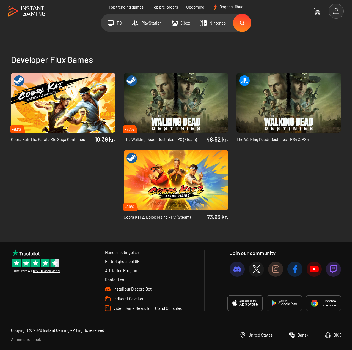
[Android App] (284, 303)
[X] (256, 269)
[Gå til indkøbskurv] (317, 11)
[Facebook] (294, 269)
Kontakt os (114, 279)
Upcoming (195, 6)
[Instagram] (275, 269)
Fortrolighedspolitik (122, 261)
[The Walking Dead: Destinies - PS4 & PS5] (289, 103)
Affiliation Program (121, 270)
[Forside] (26, 11)
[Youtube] (314, 269)
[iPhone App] (245, 303)
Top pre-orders (165, 6)
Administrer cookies (28, 339)
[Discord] (237, 269)
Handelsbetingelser (122, 252)
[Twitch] (333, 269)
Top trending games (126, 6)
